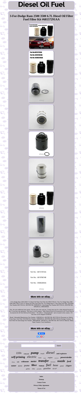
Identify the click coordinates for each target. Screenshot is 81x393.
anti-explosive (62, 354)
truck (42, 354)
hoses (39, 357)
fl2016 (20, 366)
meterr (13, 366)
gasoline (47, 368)
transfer (43, 361)
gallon (28, 369)
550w (33, 369)
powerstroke (66, 357)
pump (35, 353)
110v (19, 353)
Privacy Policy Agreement (41, 385)
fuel (48, 365)
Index (41, 376)
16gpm (69, 366)
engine (50, 357)
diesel (50, 353)
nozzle (61, 361)
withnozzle (26, 354)
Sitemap (41, 379)
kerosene (53, 362)
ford (69, 361)
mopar (44, 358)
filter (34, 365)
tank (18, 362)
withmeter (25, 361)
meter (33, 361)
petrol (62, 366)
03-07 (55, 369)
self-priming (18, 357)
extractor (57, 358)
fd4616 (41, 366)
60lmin (13, 362)
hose (55, 365)
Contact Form (41, 382)
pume (27, 365)
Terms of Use (41, 388)
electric (31, 356)
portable (39, 369)
